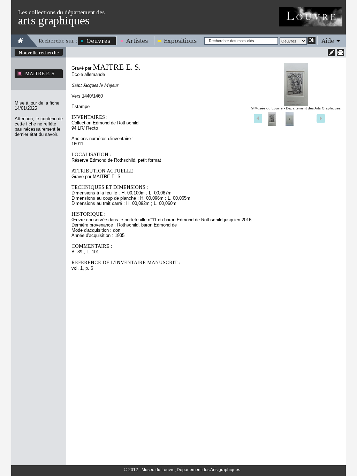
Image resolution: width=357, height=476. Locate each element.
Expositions (180, 40)
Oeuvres (98, 40)
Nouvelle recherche (38, 52)
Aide (327, 40)
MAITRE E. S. (40, 73)
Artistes (137, 40)
